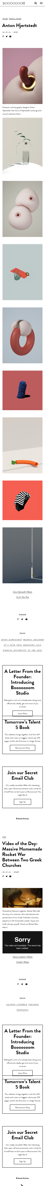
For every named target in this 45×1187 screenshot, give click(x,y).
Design (5, 18)
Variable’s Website (22, 962)
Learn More (22, 714)
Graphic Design (15, 18)
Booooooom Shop (22, 748)
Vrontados (22, 1010)
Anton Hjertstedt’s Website (22, 592)
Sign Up (22, 802)
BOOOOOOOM (13, 3)
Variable (33, 1004)
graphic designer (33, 639)
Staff (16, 872)
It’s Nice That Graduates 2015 (23, 645)
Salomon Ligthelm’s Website (22, 957)
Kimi (16, 32)
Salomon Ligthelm (16, 1004)
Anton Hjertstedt (11, 639)
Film (4, 837)
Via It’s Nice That (22, 597)
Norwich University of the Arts (22, 650)
